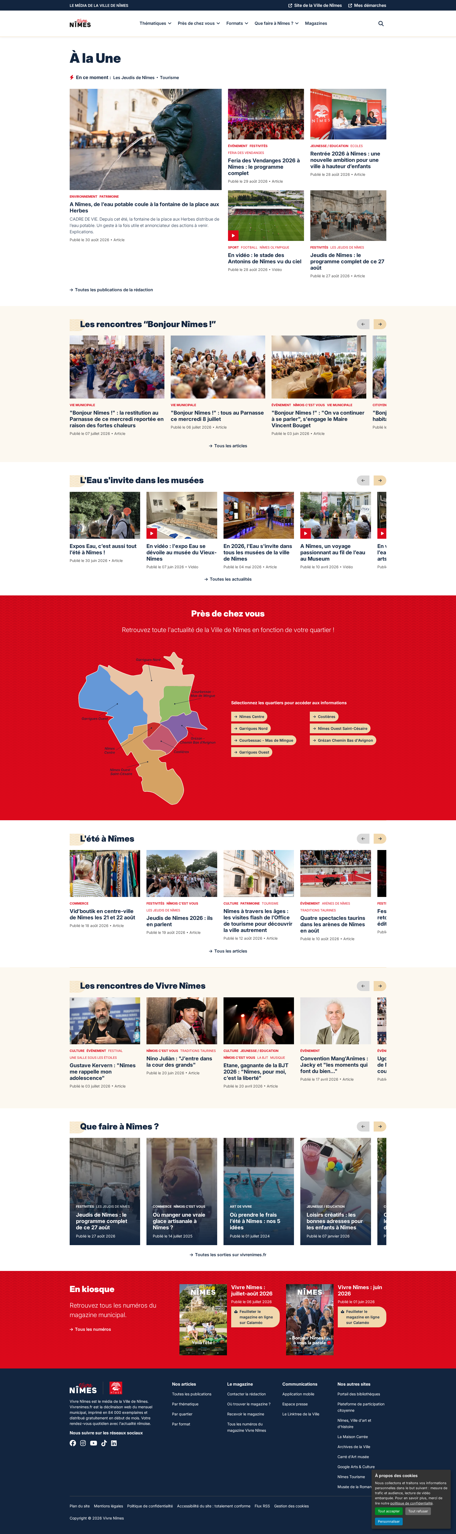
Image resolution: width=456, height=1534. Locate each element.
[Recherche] (381, 23)
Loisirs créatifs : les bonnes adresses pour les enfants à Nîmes (335, 1221)
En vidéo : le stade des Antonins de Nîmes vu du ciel (264, 258)
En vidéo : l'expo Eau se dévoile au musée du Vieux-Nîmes (181, 552)
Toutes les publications (191, 1394)
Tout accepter (389, 1511)
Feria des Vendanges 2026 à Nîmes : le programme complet (264, 166)
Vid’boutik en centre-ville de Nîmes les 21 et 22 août (102, 914)
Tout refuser (418, 1511)
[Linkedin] (114, 1443)
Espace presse (295, 1404)
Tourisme (169, 77)
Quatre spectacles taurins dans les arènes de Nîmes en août (332, 924)
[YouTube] (93, 1443)
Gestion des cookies (291, 1506)
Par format (181, 1424)
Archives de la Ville (354, 1446)
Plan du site (80, 1506)
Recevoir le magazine (245, 1414)
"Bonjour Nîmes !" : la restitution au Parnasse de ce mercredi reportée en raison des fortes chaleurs (117, 419)
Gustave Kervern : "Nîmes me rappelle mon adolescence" (103, 1071)
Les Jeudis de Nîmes (134, 77)
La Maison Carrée (353, 1436)
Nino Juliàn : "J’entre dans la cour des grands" (179, 1061)
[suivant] (380, 324)
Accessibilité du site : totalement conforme (213, 1506)
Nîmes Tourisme (351, 1476)
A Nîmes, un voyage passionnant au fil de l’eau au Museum (332, 552)
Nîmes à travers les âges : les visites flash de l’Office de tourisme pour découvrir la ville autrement (258, 920)
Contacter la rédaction (246, 1394)
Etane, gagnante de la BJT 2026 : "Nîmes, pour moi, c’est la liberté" (256, 1071)
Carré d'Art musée (353, 1456)
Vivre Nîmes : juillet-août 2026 (252, 1290)
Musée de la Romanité (357, 1486)
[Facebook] (73, 1443)
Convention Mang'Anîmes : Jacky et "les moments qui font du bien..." (334, 1064)
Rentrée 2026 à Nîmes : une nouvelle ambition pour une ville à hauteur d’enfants (345, 160)
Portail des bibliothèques (359, 1394)
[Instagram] (83, 1443)
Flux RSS (262, 1506)
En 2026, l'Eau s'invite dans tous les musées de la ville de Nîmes (258, 552)
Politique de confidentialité (150, 1506)
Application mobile (298, 1394)
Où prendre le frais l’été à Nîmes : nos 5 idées (255, 1221)
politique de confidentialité (411, 1503)
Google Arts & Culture (356, 1466)
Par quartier (182, 1414)
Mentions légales (108, 1506)
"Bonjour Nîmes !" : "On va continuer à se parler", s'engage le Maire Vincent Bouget (318, 419)
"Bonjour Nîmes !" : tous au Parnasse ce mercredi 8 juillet (217, 416)
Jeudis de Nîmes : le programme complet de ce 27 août (347, 261)
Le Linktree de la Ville (300, 1414)
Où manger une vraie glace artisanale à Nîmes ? (179, 1221)
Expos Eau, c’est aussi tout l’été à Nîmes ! (103, 549)
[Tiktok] (104, 1443)
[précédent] (363, 324)
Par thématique (185, 1404)
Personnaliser (389, 1521)
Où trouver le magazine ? (248, 1404)
